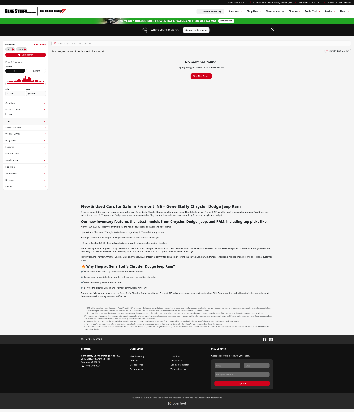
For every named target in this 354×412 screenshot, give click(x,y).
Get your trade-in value (196, 30)
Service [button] (328, 11)
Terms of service (178, 369)
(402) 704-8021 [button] (93, 365)
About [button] (343, 11)
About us (134, 360)
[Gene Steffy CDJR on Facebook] (263, 339)
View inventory (137, 356)
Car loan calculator (180, 364)
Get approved (136, 364)
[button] (271, 2)
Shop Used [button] (252, 11)
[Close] (272, 29)
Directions (175, 356)
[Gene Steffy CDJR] (35, 11)
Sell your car (177, 360)
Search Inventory (211, 11)
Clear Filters (40, 44)
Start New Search (201, 76)
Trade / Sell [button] (311, 11)
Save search (27, 54)
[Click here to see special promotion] (177, 20)
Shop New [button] (234, 11)
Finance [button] (293, 11)
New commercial (275, 11)
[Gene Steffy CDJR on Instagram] (270, 339)
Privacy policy (136, 369)
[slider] (5, 83)
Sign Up (242, 383)
